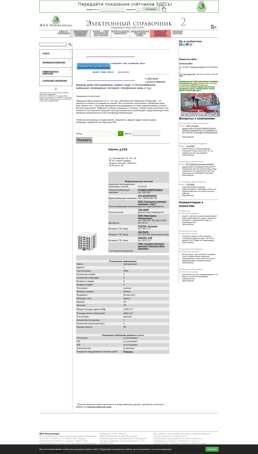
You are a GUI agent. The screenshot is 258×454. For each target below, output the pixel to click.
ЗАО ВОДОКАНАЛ (147, 196)
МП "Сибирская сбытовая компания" (200, 164)
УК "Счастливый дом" (187, 74)
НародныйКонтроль (177, 32)
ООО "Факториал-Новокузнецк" (147, 216)
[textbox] (100, 133)
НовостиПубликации (63, 32)
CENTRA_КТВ (145, 238)
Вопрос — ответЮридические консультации (101, 33)
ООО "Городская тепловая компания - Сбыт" (152, 202)
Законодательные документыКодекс (140, 33)
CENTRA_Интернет (148, 226)
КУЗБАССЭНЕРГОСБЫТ (150, 190)
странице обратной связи (98, 407)
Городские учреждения (55, 81)
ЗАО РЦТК (143, 232)
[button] (120, 133)
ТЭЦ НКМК (143, 210)
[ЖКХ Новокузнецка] (56, 21)
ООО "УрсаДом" (192, 126)
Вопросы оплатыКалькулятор (120, 32)
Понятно (212, 449)
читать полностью (188, 136)
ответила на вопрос (197, 67)
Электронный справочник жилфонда (80, 33)
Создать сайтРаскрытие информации (160, 33)
